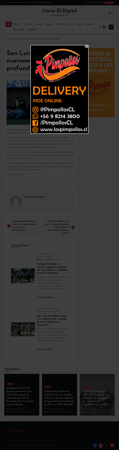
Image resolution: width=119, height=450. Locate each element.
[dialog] (59, 89)
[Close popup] (87, 46)
